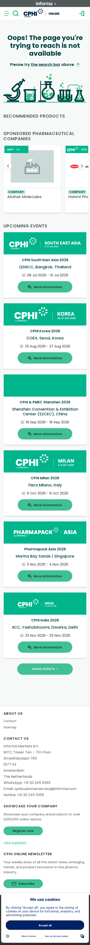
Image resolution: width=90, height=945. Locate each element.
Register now (23, 831)
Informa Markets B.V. (21, 746)
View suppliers (14, 842)
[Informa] (46, 3)
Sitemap (9, 727)
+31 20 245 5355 (36, 782)
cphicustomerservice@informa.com (45, 788)
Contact (9, 721)
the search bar (45, 64)
